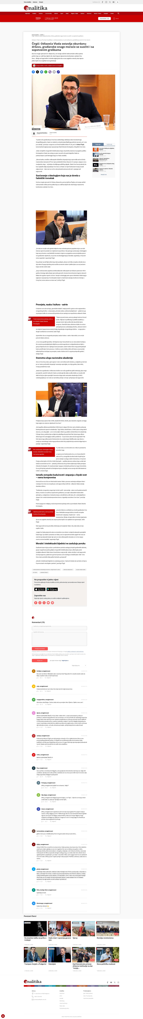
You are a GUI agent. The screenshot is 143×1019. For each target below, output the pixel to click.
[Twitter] (37, 71)
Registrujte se (65, 660)
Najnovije (27, 13)
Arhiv (61, 996)
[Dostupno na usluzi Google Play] (52, 589)
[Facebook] (33, 71)
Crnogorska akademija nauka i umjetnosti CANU (46, 569)
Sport (61, 13)
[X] (44, 602)
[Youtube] (48, 602)
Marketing (62, 1001)
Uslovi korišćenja (63, 1003)
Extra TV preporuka (87, 996)
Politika (34, 13)
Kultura (82, 13)
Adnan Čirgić (44, 572)
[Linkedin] (41, 71)
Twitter (110, 2)
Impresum (62, 993)
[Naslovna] (3, 1016)
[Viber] (49, 71)
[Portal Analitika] (35, 8)
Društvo (41, 13)
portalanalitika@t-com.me (40, 999)
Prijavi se (39, 660)
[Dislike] (40, 678)
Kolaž (67, 13)
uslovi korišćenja (80, 651)
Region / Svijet (74, 13)
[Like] (37, 678)
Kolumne (35, 2)
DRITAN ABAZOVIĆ (68, 569)
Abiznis (56, 13)
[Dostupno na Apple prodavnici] (39, 589)
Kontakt (61, 998)
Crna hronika (48, 13)
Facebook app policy (64, 1008)
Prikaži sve (104, 174)
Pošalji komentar (40, 649)
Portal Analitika (35, 34)
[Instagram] (39, 602)
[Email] (54, 71)
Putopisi (41, 2)
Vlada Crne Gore (80, 569)
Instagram (106, 2)
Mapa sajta (62, 1006)
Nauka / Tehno (97, 13)
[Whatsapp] (45, 71)
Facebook (102, 2)
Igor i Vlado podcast (88, 993)
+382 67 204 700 (38, 996)
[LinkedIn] (52, 602)
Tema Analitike (27, 2)
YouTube (113, 2)
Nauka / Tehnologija (103, 986)
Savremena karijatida (114, 986)
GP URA (35, 572)
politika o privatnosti (71, 651)
